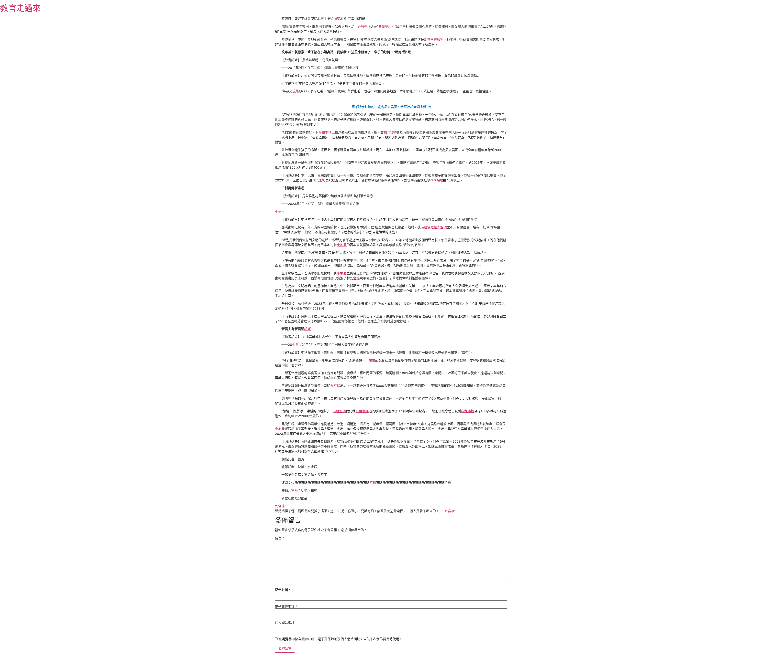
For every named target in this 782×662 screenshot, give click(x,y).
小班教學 (360, 26)
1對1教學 (390, 132)
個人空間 (440, 227)
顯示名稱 (283, 589)
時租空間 (339, 411)
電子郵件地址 (286, 606)
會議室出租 (386, 26)
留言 (279, 538)
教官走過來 (20, 8)
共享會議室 (435, 39)
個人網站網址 (284, 622)
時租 (372, 483)
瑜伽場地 (336, 19)
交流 (292, 91)
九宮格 (320, 180)
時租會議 (362, 411)
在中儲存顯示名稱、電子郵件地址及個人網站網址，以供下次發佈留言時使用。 (340, 639)
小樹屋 (280, 211)
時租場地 (325, 132)
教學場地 (436, 180)
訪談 (307, 329)
